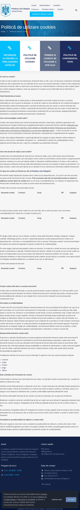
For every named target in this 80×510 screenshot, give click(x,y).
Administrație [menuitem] (44, 5)
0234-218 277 (53, 476)
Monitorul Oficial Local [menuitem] (41, 14)
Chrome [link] (5, 360)
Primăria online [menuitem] (47, 9)
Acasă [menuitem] (33, 5)
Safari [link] (4, 362)
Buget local (47, 451)
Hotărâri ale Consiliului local (53, 454)
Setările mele (57, 499)
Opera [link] (4, 370)
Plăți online (45, 449)
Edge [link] (4, 368)
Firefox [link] (4, 365)
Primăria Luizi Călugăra (41, 171)
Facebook (47, 484)
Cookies (44, 494)
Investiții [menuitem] (56, 5)
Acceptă (71, 499)
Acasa (3, 31)
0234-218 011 (52, 473)
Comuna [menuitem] (34, 9)
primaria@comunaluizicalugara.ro (57, 478)
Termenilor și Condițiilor (26, 499)
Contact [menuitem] (60, 9)
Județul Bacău (20, 10)
